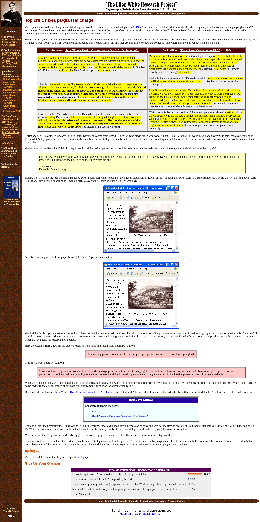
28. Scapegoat (9, 66)
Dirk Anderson (144, 27)
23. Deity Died (9, 63)
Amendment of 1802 (9, 86)
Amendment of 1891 (9, 102)
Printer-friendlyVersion (9, 165)
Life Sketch (111, 13)
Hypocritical (7, 71)
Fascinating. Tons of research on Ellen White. (11, 202)
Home (100, 13)
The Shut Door (8, 148)
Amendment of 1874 (9, 96)
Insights (133, 13)
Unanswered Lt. (9, 151)
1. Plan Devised (10, 52)
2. (11, 39)
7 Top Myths (7, 37)
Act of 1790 (9, 82)
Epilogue (8, 137)
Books (181, 13)
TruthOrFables (11, 511)
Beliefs (123, 13)
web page (83, 457)
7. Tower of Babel (11, 55)
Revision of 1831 (12, 90)
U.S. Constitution (12, 79)
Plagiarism (6, 74)
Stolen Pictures (10, 129)
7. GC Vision (9, 45)
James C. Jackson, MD (9, 123)
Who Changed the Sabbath (8, 155)
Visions (172, 13)
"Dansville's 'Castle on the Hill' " (200, 50)
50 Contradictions (10, 50)
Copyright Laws (10, 76)
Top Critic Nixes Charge (10, 133)
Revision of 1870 (12, 92)
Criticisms (11, 31)
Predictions (146, 13)
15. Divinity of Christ (9, 59)
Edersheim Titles (11, 119)
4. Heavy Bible (9, 42)
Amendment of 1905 (9, 107)
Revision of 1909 (12, 111)
